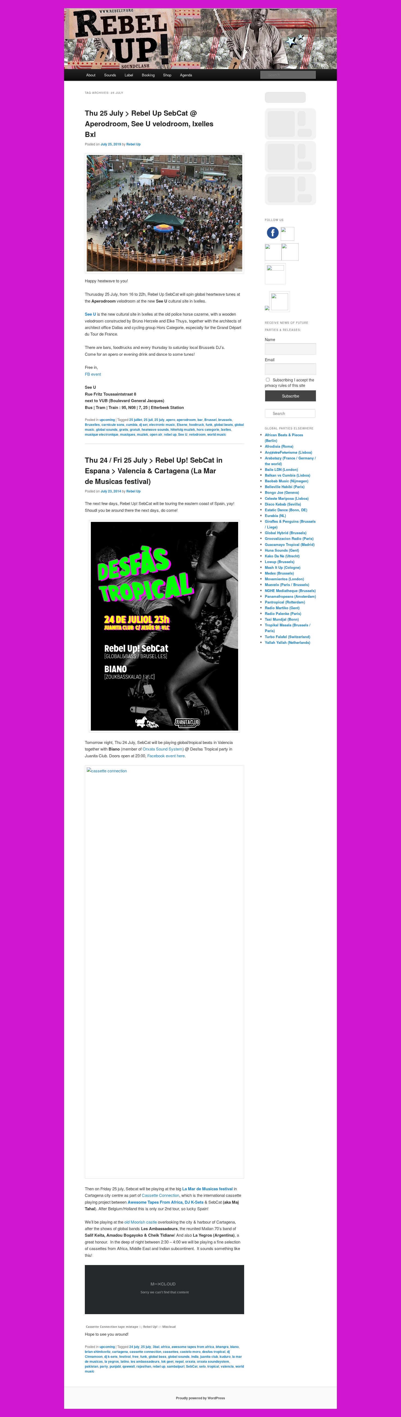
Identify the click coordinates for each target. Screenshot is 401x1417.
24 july (134, 1346)
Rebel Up (133, 144)
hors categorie (208, 429)
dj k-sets (111, 1356)
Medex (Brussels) (279, 573)
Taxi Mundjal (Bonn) (282, 619)
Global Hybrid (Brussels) (285, 532)
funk (209, 424)
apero (170, 419)
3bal (156, 1346)
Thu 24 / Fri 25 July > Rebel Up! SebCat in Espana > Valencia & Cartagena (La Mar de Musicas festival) (154, 470)
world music (216, 434)
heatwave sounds (155, 429)
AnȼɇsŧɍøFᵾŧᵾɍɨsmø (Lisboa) (288, 452)
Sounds (110, 74)
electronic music (162, 424)
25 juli (148, 419)
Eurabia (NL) (275, 515)
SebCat (191, 1366)
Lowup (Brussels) (279, 561)
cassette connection (145, 1351)
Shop (167, 74)
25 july (159, 419)
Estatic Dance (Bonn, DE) (286, 509)
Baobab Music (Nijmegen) (286, 480)
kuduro (225, 1356)
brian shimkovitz (97, 1351)
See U (90, 314)
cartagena (120, 1351)
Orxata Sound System (162, 749)
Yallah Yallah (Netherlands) (287, 642)
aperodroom (186, 419)
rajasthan (143, 1366)
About (90, 74)
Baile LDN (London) (281, 469)
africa (165, 1346)
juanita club (209, 1356)
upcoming (107, 419)
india (195, 1356)
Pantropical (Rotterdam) (285, 602)
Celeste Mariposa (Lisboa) (287, 498)
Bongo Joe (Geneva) (282, 492)
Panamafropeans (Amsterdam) (290, 596)
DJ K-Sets (194, 1202)
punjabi (115, 1366)
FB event (93, 374)
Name (270, 339)
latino (125, 1361)
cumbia (131, 424)
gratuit (135, 429)
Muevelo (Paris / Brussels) (287, 584)
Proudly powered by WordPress (200, 1397)
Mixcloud (169, 1327)
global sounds (107, 429)
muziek (142, 434)
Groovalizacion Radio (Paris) (289, 538)
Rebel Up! (150, 1327)
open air (156, 434)
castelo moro (190, 1351)
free (135, 1356)
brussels (225, 419)
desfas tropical (213, 1351)
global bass (157, 1356)
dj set (143, 424)
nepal (179, 1361)
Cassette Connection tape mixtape (112, 1327)
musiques (127, 434)
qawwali (128, 1366)
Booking (148, 74)
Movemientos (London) (284, 578)
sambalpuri (175, 1366)
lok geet (167, 1361)
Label (129, 74)
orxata (190, 1361)
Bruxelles (92, 424)
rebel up (170, 434)
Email (269, 359)
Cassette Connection (160, 1195)
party (104, 1366)
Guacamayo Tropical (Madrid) (290, 544)
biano (234, 1346)
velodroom (197, 434)
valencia (227, 1366)
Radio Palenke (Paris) (283, 613)
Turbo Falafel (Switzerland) (287, 636)
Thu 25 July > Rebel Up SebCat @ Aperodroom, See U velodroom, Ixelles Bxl (149, 123)
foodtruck (196, 424)
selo (202, 1366)
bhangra (222, 1346)
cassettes (170, 1351)
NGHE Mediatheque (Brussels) (290, 590)
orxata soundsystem (213, 1361)
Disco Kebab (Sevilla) (283, 504)
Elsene (182, 424)
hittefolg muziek (182, 429)
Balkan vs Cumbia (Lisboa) (287, 475)
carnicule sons (112, 424)
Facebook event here (166, 755)
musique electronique (101, 434)
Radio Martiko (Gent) (282, 607)
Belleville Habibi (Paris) (284, 486)
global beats (223, 424)
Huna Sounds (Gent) (282, 550)
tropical (213, 1366)
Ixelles (226, 429)
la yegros (111, 1361)
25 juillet (135, 419)
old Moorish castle (140, 1222)
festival (125, 1356)
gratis (123, 429)
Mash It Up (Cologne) (282, 567)
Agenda (186, 74)
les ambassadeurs (145, 1361)
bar (200, 419)
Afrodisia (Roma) (279, 446)
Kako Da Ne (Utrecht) (282, 555)
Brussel (210, 419)
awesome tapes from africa (193, 1346)
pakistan (91, 1366)
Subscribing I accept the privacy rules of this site (289, 382)
